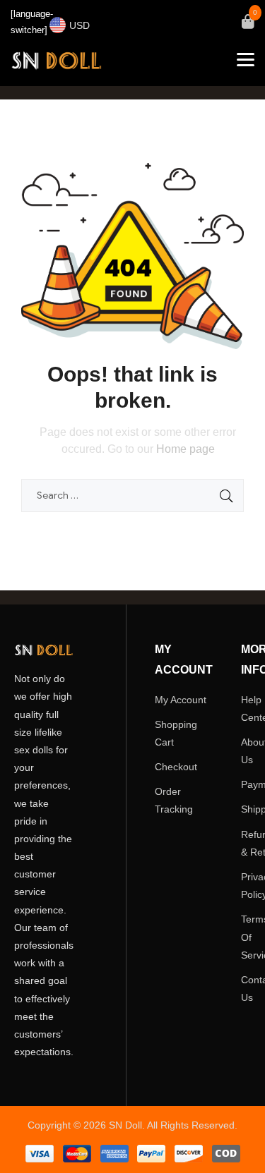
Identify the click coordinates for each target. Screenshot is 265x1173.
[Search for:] (132, 495)
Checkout (176, 766)
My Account (180, 699)
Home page (185, 449)
